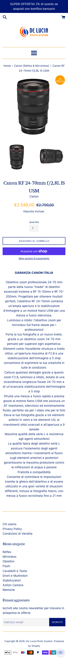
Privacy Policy (12, 529)
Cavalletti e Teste (15, 571)
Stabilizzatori (12, 580)
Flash (6, 566)
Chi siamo (9, 524)
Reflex (7, 552)
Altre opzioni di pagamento (34, 258)
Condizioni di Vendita (17, 533)
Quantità (34, 222)
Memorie (9, 590)
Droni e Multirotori (15, 575)
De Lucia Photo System (39, 641)
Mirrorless (9, 556)
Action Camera (13, 585)
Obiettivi (8, 561)
